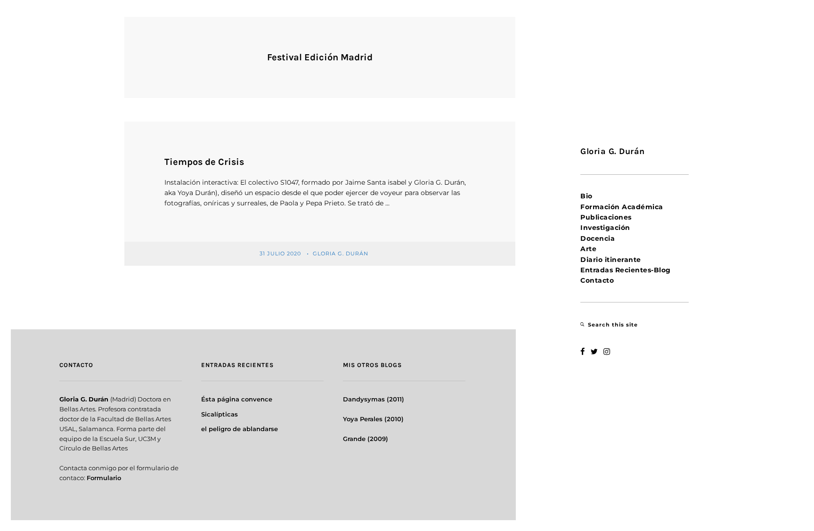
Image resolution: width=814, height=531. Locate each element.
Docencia (597, 238)
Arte (588, 249)
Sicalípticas (219, 414)
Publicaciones (606, 217)
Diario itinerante (610, 259)
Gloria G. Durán (341, 253)
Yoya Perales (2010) (373, 419)
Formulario (104, 478)
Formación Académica (621, 207)
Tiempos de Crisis (204, 161)
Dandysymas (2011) (373, 399)
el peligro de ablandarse (239, 429)
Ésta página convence (236, 399)
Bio (586, 196)
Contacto (597, 280)
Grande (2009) (365, 438)
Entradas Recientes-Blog (625, 270)
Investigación (605, 227)
